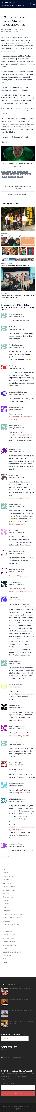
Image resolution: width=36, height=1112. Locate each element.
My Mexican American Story (12, 952)
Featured (6, 904)
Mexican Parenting (9, 945)
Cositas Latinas (8, 876)
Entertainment (8, 897)
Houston (5, 174)
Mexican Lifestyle (9, 942)
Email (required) (8, 1083)
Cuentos (6, 880)
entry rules (6, 171)
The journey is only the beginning (13, 236)
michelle (12, 598)
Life (4, 928)
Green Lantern (22, 171)
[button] (30, 4)
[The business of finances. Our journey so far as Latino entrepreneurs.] (18, 279)
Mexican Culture (8, 938)
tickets (20, 176)
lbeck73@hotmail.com (17, 524)
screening (12, 176)
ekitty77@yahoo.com (22, 793)
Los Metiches (13, 31)
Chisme (5, 873)
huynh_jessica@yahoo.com (19, 498)
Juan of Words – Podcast (11, 918)
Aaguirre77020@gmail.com (19, 736)
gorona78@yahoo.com (17, 694)
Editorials (6, 893)
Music (5, 949)
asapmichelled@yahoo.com (23, 819)
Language (6, 921)
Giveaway (4, 31)
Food (4, 907)
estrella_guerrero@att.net (19, 435)
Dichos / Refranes (9, 886)
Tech (4, 959)
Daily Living (7, 883)
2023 (4, 869)
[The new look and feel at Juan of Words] (18, 249)
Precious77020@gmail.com (19, 576)
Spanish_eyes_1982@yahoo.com (21, 591)
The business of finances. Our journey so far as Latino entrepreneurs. (17, 296)
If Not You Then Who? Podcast (13, 914)
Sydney (18, 1109)
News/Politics (7, 955)
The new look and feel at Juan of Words (15, 266)
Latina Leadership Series (11, 924)
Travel (5, 962)
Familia (5, 900)
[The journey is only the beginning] (18, 219)
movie (4, 176)
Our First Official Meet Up (17, 194)
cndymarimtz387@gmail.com (19, 417)
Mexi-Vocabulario (9, 935)
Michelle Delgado (15, 799)
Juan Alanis (7, 29)
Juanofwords (25, 174)
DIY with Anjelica (9, 890)
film (13, 171)
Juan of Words (8, 2)
